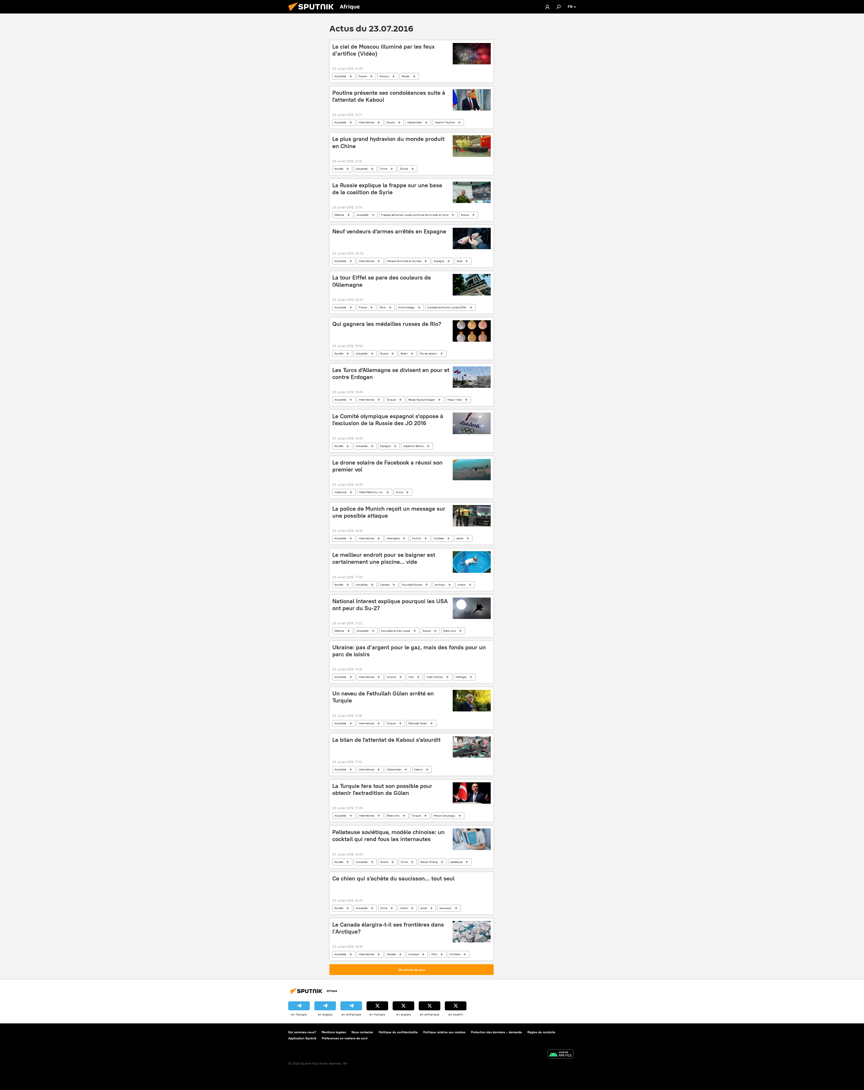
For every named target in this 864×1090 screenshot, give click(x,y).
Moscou (384, 76)
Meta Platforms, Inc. (371, 492)
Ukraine (391, 677)
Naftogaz (461, 677)
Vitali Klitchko (434, 677)
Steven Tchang (429, 862)
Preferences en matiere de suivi (345, 1038)
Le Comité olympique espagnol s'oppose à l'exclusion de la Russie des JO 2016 (387, 420)
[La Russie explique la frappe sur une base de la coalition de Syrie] (472, 192)
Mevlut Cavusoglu (444, 815)
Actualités (340, 76)
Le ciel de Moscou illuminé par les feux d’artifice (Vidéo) (383, 50)
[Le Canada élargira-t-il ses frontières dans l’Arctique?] (472, 931)
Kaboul (418, 769)
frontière (455, 954)
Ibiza (459, 261)
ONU (434, 954)
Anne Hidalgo (406, 307)
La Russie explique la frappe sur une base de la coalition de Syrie (387, 189)
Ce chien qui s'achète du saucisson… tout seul (393, 878)
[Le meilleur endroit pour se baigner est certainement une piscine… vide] (472, 562)
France (363, 307)
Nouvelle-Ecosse (412, 584)
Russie (363, 76)
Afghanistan (414, 122)
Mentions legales (334, 1032)
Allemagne (393, 538)
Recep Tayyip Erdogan (421, 399)
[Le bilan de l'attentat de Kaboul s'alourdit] (472, 747)
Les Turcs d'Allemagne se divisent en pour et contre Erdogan (390, 373)
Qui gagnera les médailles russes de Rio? (386, 323)
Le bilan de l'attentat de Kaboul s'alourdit (386, 739)
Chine (383, 168)
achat (423, 908)
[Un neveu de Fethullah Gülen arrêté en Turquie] (472, 700)
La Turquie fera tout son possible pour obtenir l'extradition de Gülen (382, 789)
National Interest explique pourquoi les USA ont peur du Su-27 (390, 605)
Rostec (406, 76)
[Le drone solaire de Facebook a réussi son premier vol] (472, 469)
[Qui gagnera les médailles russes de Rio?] (472, 331)
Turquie (391, 399)
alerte (460, 538)
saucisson (445, 908)
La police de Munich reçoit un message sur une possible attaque (388, 512)
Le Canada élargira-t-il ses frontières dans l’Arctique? (388, 928)
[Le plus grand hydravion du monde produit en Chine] (472, 146)
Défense (339, 215)
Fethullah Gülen (417, 723)
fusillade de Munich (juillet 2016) (446, 307)
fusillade (439, 538)
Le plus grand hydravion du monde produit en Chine (388, 142)
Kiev (411, 677)
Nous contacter (362, 1032)
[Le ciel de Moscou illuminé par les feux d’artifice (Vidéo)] (472, 53)
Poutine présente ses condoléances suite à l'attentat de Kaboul (388, 96)
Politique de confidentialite (398, 1032)
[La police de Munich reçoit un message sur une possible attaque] (472, 515)
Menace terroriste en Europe (404, 261)
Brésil (404, 353)
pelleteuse (456, 862)
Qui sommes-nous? (302, 1032)
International (366, 122)
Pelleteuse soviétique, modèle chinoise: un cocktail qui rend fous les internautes (388, 835)
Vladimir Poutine (444, 122)
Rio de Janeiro (428, 353)
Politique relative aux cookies (444, 1032)
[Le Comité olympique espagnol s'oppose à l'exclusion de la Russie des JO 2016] (472, 423)
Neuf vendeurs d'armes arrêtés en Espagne (389, 231)
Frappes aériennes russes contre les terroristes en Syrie (414, 215)
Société (338, 168)
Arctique (413, 954)
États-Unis (449, 630)
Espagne (439, 261)
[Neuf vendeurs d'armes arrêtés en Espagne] (472, 238)
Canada (384, 584)
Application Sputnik (302, 1038)
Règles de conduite (541, 1032)
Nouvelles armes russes (395, 630)
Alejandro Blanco (413, 446)
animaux (440, 584)
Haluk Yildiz (455, 399)
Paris (383, 307)
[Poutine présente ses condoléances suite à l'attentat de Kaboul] (472, 100)
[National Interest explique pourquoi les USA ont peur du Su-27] (472, 608)
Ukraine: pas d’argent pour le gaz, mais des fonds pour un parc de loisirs (409, 651)
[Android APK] (560, 1054)
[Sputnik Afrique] (313, 12)
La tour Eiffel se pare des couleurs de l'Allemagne (381, 281)
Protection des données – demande (496, 1032)
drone (399, 492)
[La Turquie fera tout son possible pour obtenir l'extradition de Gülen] (472, 793)
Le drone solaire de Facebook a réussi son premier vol (387, 466)
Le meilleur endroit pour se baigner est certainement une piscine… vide (383, 558)
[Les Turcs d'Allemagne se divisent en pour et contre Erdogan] (472, 377)
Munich (416, 538)
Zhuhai (404, 168)
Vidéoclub (340, 492)
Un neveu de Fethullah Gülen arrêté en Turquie (383, 697)
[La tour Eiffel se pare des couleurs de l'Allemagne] (472, 284)
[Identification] (547, 6)
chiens (462, 584)
